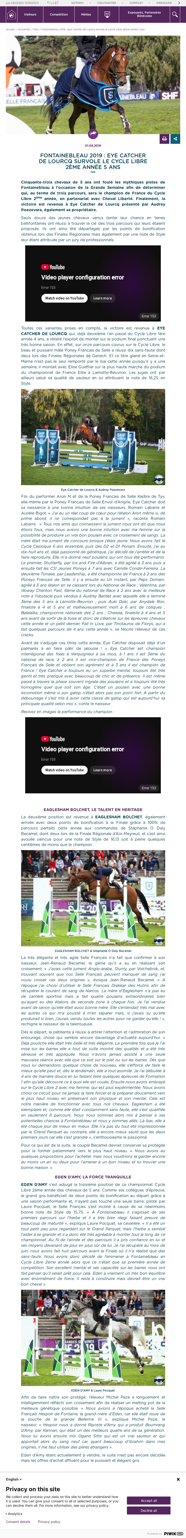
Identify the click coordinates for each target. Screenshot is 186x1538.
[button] (30, 14)
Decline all (149, 1510)
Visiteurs (30, 14)
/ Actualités (23, 29)
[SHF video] (108, 14)
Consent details (18, 1522)
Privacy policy (49, 1522)
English (12, 1479)
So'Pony (77, 3)
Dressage (164, 3)
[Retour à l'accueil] (11, 14)
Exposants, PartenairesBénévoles (144, 14)
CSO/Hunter (106, 3)
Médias (86, 14)
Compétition (59, 14)
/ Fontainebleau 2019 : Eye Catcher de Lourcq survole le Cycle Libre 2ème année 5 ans (92, 29)
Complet (136, 3)
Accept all (149, 1500)
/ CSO (34, 29)
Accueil (10, 29)
